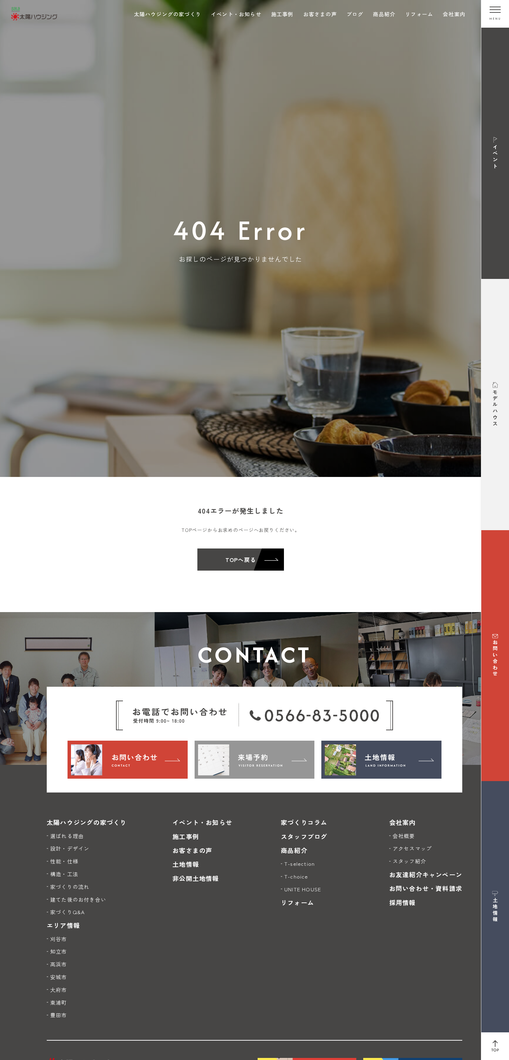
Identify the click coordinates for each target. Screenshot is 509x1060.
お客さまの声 (320, 14)
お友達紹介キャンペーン (425, 874)
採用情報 (402, 902)
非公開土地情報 (195, 878)
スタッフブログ (304, 836)
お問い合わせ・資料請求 (425, 888)
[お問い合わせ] (128, 760)
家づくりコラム (304, 822)
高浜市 (58, 964)
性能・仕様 (64, 861)
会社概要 (404, 835)
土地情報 (185, 864)
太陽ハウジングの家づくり (167, 14)
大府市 (58, 989)
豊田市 (58, 1015)
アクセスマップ (412, 848)
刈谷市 (58, 938)
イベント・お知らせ (236, 14)
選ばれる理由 (67, 835)
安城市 (58, 977)
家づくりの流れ (69, 886)
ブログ (355, 14)
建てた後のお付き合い (78, 899)
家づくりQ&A (67, 912)
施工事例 (282, 14)
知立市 (58, 951)
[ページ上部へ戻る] (495, 1046)
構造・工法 (64, 874)
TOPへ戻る (240, 559)
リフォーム (419, 14)
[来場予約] (255, 760)
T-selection (299, 863)
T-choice (296, 876)
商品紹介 (384, 14)
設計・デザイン (69, 848)
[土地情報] (381, 760)
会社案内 (454, 14)
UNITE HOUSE (302, 889)
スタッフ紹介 (409, 861)
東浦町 (58, 1002)
